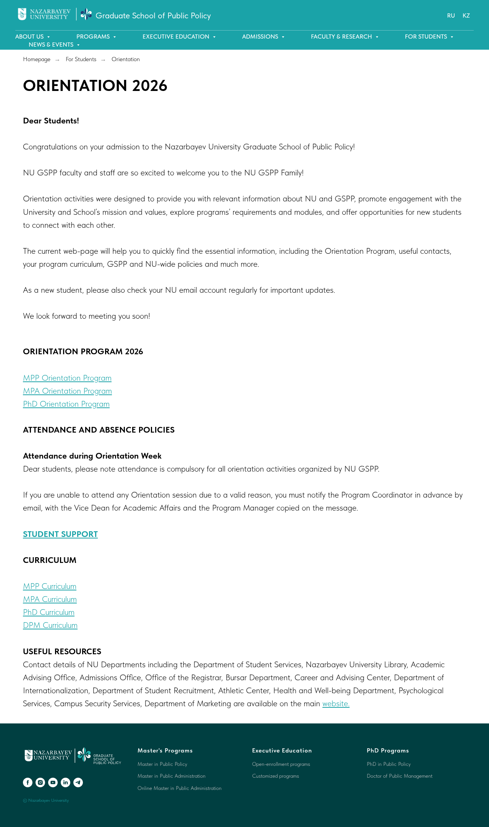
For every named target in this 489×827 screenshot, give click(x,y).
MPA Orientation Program (67, 391)
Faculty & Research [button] (342, 36)
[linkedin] (65, 782)
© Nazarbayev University (46, 800)
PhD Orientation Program (66, 404)
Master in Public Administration (172, 776)
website (335, 703)
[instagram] (40, 782)
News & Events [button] (52, 44)
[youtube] (53, 782)
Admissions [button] (261, 36)
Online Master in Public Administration (180, 788)
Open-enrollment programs (281, 764)
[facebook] (27, 782)
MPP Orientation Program (67, 378)
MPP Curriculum (49, 586)
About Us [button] (30, 36)
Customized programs (275, 776)
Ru (451, 15)
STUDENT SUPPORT (60, 534)
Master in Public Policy (162, 764)
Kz (466, 15)
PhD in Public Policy (389, 764)
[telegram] (78, 782)
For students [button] (427, 36)
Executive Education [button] (176, 36)
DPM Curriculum (50, 625)
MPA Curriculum (50, 599)
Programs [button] (93, 36)
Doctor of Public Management (399, 776)
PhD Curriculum (48, 612)
